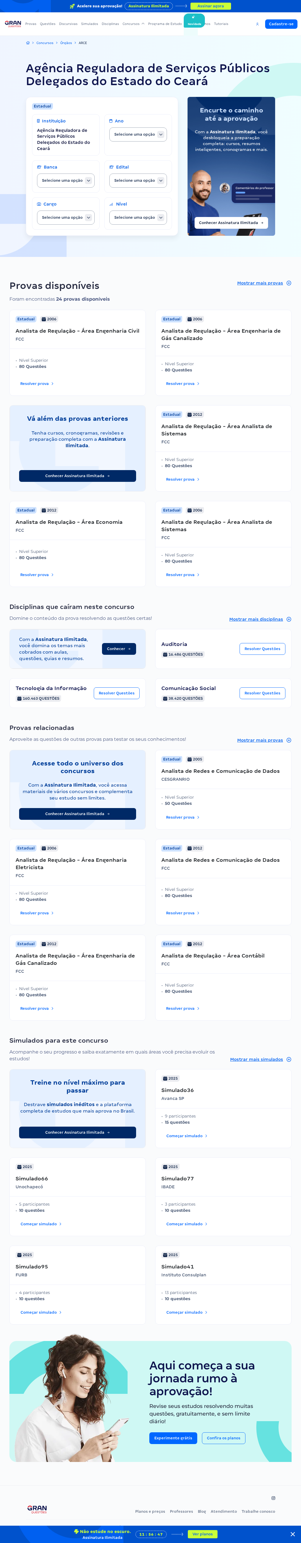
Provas (30, 24)
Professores (181, 1511)
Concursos (131, 24)
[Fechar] (292, 1534)
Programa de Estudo (165, 24)
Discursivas (68, 24)
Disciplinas (110, 24)
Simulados (89, 24)
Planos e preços (150, 1511)
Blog (202, 1511)
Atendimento (224, 1511)
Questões (48, 24)
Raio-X (190, 24)
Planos (205, 24)
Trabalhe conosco (258, 1511)
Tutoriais (221, 24)
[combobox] (138, 134)
